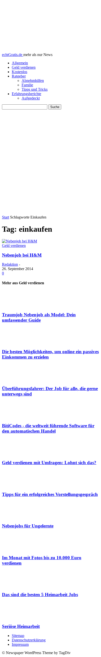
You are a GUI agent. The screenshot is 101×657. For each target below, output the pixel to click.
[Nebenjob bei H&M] (19, 241)
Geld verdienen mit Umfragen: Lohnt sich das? (49, 462)
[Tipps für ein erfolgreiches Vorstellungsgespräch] (50, 478)
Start (5, 217)
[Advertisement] (50, 162)
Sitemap (18, 636)
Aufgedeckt (31, 98)
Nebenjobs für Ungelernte (27, 525)
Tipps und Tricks (35, 89)
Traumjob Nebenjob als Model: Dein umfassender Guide (39, 317)
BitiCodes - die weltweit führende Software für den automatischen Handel (48, 428)
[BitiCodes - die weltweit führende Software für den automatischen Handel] (50, 409)
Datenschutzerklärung (29, 640)
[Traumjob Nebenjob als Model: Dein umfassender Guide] (50, 298)
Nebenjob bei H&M (22, 255)
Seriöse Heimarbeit (21, 626)
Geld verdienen (24, 67)
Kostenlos (19, 72)
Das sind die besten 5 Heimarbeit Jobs (40, 594)
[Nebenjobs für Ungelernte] (50, 510)
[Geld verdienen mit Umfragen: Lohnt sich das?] (50, 447)
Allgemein (20, 63)
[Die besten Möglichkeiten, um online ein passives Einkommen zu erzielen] (50, 335)
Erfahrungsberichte (26, 94)
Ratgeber (19, 76)
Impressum (20, 644)
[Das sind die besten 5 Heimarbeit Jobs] (50, 578)
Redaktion (10, 264)
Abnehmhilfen (33, 80)
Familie (27, 85)
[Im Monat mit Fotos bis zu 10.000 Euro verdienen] (50, 541)
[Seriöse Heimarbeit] (50, 610)
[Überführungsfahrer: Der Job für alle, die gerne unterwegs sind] (50, 373)
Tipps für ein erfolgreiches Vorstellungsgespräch (50, 494)
